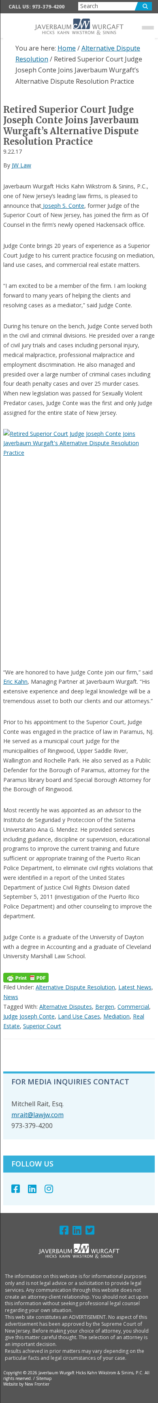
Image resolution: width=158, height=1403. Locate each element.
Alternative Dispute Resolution (75, 987)
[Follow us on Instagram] (53, 1188)
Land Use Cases (79, 1016)
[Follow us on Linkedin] (36, 1188)
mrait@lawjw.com (37, 1114)
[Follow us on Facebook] (19, 1188)
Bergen (104, 1006)
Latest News (135, 987)
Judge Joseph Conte (29, 1016)
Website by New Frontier (26, 1384)
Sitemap (43, 1378)
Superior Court (42, 1026)
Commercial (133, 1006)
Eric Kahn (15, 681)
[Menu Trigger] (148, 27)
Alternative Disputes (65, 1006)
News (10, 997)
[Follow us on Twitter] (91, 1232)
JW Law (21, 165)
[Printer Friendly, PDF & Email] (26, 977)
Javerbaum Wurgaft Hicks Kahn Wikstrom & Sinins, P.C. (79, 26)
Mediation (116, 1016)
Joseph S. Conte (63, 205)
